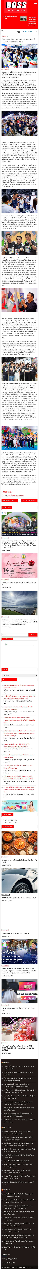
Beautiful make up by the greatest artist (16, 933)
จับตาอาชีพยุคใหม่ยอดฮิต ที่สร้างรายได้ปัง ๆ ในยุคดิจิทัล (18, 1009)
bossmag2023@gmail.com (10, 1259)
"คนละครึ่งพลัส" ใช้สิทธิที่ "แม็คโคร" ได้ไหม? (16, 1161)
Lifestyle (4, 1043)
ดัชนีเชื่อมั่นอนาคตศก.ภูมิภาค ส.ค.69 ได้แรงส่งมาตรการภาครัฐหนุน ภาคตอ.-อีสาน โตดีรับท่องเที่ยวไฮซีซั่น (19, 720)
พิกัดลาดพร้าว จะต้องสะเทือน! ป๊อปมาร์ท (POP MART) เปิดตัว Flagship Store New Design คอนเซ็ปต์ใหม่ (18, 1048)
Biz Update (7, 1127)
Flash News (5, 69)
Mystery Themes (28, 1267)
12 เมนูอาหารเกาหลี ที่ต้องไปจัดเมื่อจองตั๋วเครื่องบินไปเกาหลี (19, 861)
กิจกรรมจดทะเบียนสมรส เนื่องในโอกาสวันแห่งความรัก (19, 583)
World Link (7, 1190)
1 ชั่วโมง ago (29, 25)
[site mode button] (18, 32)
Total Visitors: (7, 822)
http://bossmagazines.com (16, 495)
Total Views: (7, 820)
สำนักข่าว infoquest (10, 679)
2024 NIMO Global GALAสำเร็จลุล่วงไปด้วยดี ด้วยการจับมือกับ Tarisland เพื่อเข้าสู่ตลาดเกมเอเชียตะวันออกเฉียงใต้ (11, 500)
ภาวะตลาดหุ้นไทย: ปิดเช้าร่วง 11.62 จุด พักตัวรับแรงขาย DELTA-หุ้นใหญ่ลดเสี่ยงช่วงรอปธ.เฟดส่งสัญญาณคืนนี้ (19, 789)
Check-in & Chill (6, 857)
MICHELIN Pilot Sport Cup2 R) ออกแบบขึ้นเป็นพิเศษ (19, 898)
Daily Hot (6, 1062)
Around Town (5, 894)
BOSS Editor (16, 77)
